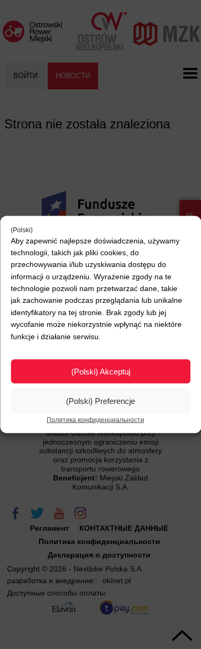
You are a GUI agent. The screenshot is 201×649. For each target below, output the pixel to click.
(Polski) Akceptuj (100, 371)
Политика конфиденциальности (95, 420)
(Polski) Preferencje (100, 400)
